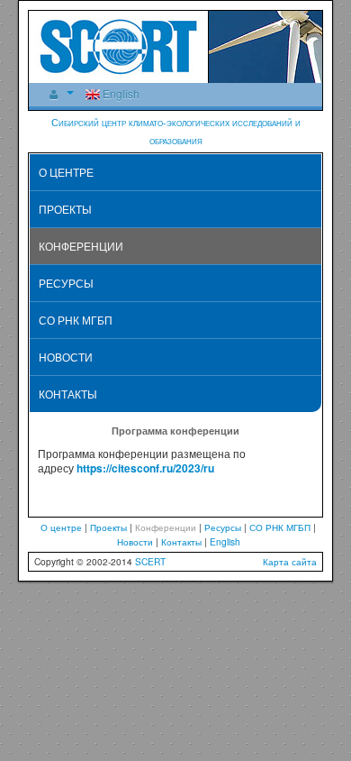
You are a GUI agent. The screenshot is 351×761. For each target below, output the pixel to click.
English (120, 93)
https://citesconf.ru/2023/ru (145, 468)
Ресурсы (66, 282)
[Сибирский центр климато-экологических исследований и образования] (119, 44)
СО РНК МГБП (75, 319)
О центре (66, 171)
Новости (66, 356)
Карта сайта (290, 561)
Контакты (68, 393)
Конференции (81, 245)
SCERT (150, 561)
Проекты (65, 208)
